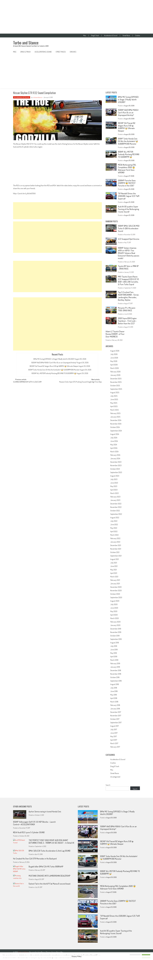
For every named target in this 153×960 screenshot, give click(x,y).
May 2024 (113, 444)
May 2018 (113, 695)
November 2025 (116, 382)
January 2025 (115, 417)
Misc (84, 35)
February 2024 (115, 455)
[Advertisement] (76, 17)
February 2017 (115, 747)
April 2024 (113, 448)
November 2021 (115, 549)
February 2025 (115, 413)
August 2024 (114, 434)
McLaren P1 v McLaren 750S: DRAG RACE (126, 309)
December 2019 (115, 629)
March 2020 (114, 618)
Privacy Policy (76, 956)
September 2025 (116, 389)
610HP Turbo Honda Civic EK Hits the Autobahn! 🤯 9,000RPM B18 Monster (53, 370)
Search (108, 785)
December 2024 (115, 420)
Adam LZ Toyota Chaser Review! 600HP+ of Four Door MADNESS (115, 334)
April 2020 (114, 615)
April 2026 (114, 365)
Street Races (126, 35)
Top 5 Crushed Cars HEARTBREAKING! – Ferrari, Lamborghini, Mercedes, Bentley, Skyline (128, 296)
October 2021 (114, 552)
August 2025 (114, 392)
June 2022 (114, 524)
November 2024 (115, 424)
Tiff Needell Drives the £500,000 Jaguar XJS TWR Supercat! (128, 196)
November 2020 (116, 590)
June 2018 (114, 691)
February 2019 (115, 663)
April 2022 (113, 531)
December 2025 (115, 378)
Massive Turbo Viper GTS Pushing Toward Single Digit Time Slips (80, 382)
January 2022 (115, 542)
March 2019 (114, 660)
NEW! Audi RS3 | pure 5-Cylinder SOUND (29, 832)
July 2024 (113, 438)
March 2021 (114, 576)
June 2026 (114, 358)
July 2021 (113, 563)
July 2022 (113, 521)
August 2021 (114, 559)
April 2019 (113, 656)
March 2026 (114, 368)
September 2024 (116, 431)
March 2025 (114, 410)
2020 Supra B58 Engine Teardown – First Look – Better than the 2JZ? (127, 321)
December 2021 (115, 545)
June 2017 (113, 733)
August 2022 (114, 517)
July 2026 (113, 354)
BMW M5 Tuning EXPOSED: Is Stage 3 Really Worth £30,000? (53, 359)
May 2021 (113, 570)
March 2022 (114, 535)
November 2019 (115, 632)
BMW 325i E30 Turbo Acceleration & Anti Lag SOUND (49, 850)
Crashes (137, 35)
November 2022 (116, 507)
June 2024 (114, 441)
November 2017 (115, 715)
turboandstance (37, 97)
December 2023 (115, 462)
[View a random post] (136, 52)
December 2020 (116, 587)
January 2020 (115, 625)
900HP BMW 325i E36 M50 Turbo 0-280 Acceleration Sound (128, 228)
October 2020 (115, 594)
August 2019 (114, 642)
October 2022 (115, 510)
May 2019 (113, 653)
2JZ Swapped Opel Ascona (128, 239)
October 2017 (114, 719)
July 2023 (113, 479)
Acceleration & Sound (110, 35)
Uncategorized (115, 777)
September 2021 (116, 556)
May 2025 (113, 403)
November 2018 (115, 674)
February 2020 (115, 622)
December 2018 (115, 670)
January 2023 (115, 500)
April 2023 (113, 490)
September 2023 (116, 472)
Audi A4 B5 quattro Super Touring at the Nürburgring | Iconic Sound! (128, 209)
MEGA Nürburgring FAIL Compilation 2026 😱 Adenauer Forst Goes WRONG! (127, 169)
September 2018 (116, 681)
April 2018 (113, 698)
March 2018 (114, 702)
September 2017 (116, 722)
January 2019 (115, 667)
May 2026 (113, 361)
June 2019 (114, 649)
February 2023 (115, 497)
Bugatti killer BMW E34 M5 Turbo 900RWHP (46, 866)
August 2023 (114, 476)
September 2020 (116, 597)
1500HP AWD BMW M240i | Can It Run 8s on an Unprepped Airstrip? (54, 362)
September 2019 (116, 639)
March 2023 (114, 493)
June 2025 (114, 399)
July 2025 (113, 396)
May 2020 (113, 611)
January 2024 (115, 458)
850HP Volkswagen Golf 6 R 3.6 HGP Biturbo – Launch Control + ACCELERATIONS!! (34, 823)
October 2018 (115, 677)
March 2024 (114, 451)
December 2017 (115, 712)
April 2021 (113, 573)
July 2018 (113, 688)
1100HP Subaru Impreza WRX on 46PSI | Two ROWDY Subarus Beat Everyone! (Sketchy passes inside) (128, 253)
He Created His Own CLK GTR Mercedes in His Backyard (35, 858)
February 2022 (115, 538)
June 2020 (114, 608)
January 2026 (115, 375)
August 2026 (114, 351)
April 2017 (113, 740)
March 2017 (114, 743)
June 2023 (114, 483)
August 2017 (114, 726)
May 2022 (113, 528)
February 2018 (115, 705)
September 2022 (116, 514)
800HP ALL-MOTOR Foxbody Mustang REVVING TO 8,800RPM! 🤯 (54, 373)
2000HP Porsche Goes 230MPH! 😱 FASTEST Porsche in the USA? (127, 183)
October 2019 (115, 636)
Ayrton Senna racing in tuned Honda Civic (45, 811)
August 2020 (114, 601)
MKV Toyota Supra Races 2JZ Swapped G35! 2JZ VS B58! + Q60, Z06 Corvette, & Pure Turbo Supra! (128, 280)
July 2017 (113, 729)
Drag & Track (95, 35)
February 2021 (115, 580)
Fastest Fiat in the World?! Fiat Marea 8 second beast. (50, 883)
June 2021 (113, 566)
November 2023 (116, 465)
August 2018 (114, 684)
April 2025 (113, 406)
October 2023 (115, 469)
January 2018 (115, 709)
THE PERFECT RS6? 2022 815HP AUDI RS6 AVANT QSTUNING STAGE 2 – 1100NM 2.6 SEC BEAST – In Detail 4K (51, 841)
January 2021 (115, 583)
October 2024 (115, 427)
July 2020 (113, 604)
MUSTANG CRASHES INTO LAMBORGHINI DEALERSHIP (49, 875)
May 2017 (113, 736)
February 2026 (115, 372)
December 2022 (115, 504)
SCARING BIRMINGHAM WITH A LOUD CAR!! (27, 382)
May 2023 (113, 486)
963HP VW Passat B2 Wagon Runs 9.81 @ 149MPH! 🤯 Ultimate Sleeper (54, 366)
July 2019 (113, 646)
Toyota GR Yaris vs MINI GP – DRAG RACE (128, 267)
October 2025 (115, 385)
